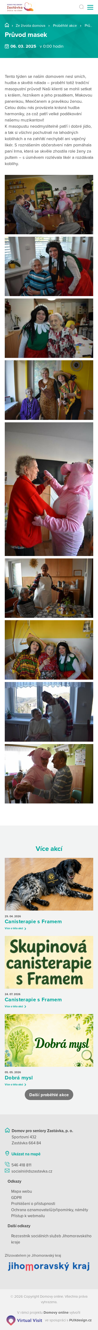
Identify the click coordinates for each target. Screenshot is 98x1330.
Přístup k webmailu (28, 1215)
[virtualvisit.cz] (24, 1320)
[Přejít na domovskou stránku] (20, 7)
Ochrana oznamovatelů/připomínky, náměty (49, 1209)
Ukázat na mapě (25, 1154)
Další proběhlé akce (49, 1094)
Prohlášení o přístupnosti (33, 1203)
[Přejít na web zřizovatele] (49, 1266)
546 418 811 (21, 1165)
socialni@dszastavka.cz (31, 1171)
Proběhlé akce (65, 25)
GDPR (16, 1197)
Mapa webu (21, 1191)
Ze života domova (30, 25)
